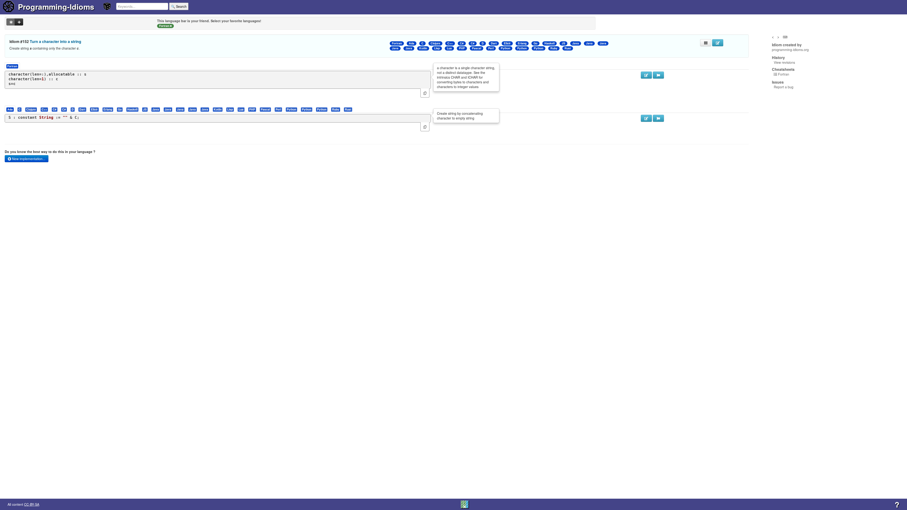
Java (575, 43)
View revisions (784, 62)
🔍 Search (179, 6)
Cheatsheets (783, 69)
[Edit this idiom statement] (717, 42)
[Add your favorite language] (19, 22)
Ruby (553, 48)
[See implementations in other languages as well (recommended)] (10, 22)
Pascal (476, 48)
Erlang (522, 43)
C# (462, 43)
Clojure (435, 43)
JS (563, 43)
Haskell (549, 43)
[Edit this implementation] (646, 118)
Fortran (397, 43)
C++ (450, 43)
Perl (491, 48)
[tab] (10, 109)
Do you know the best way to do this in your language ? (50, 151)
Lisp (437, 48)
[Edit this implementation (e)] (646, 75)
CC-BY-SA (31, 504)
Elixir (507, 43)
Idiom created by (787, 44)
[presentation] (10, 109)
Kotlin (423, 48)
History (778, 57)
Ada (411, 43)
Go (535, 43)
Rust (568, 48)
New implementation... (28, 158)
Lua (449, 48)
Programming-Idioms (56, 6)
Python (505, 48)
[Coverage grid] (464, 504)
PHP (462, 48)
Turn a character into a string (55, 41)
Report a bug (783, 87)
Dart (494, 43)
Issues (778, 82)
